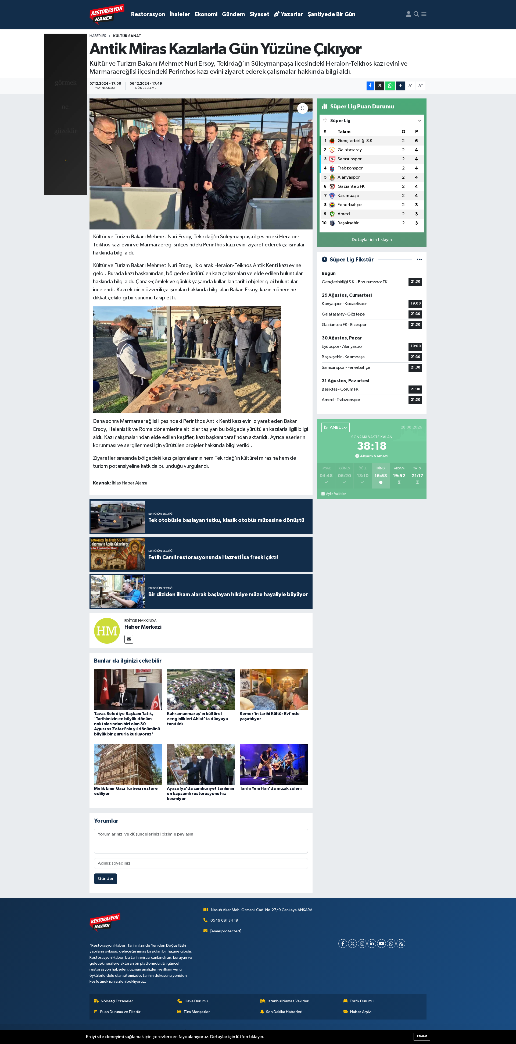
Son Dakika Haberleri (284, 1012)
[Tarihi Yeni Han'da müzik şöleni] (274, 764)
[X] (352, 943)
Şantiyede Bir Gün (331, 14)
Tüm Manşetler (197, 1012)
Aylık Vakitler (336, 494)
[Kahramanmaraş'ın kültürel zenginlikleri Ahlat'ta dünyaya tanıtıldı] (201, 689)
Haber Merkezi (143, 627)
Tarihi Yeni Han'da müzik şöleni (271, 788)
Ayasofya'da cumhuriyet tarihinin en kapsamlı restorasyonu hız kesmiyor (200, 793)
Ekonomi (206, 14)
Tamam (422, 1036)
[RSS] (400, 943)
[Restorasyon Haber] (106, 14)
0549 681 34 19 (224, 920)
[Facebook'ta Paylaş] (370, 86)
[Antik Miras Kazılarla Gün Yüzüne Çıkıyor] (201, 163)
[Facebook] (342, 943)
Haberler (97, 36)
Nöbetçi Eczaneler (117, 1001)
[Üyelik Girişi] (408, 14)
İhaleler (180, 14)
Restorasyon (148, 14)
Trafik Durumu (362, 1001)
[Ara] (416, 14)
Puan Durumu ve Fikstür (120, 1012)
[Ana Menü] (424, 14)
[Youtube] (381, 943)
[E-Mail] (128, 639)
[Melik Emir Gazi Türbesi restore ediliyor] (128, 764)
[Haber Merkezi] (107, 630)
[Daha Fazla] (400, 86)
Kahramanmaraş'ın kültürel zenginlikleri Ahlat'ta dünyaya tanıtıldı (197, 719)
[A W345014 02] (187, 359)
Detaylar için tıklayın (372, 240)
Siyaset (259, 14)
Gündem (233, 14)
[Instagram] (362, 943)
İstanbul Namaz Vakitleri (288, 1001)
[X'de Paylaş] (379, 86)
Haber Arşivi (360, 1012)
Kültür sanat (127, 36)
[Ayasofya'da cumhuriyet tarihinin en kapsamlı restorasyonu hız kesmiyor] (201, 764)
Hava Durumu (196, 1001)
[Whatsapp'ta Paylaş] (390, 86)
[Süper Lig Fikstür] (419, 259)
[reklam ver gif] (65, 114)
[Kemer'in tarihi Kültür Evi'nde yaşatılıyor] (274, 689)
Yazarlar (292, 14)
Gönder (106, 878)
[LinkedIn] (371, 943)
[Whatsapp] (391, 943)
